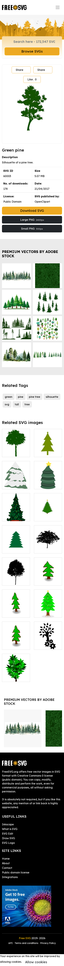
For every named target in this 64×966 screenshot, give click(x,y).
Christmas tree (15, 516)
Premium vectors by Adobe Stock (30, 253)
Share (19, 69)
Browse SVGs (32, 51)
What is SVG (9, 829)
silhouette (52, 396)
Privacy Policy (48, 943)
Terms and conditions (26, 943)
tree (27, 404)
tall (17, 404)
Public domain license (15, 872)
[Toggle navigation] (57, 7)
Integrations (10, 877)
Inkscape (8, 824)
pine (20, 396)
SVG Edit (7, 833)
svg (7, 404)
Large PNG (32, 219)
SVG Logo (8, 842)
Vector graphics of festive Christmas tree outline (16, 542)
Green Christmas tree (48, 482)
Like (32, 79)
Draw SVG (8, 838)
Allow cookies (36, 962)
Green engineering (48, 643)
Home (6, 858)
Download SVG (32, 211)
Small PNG (32, 228)
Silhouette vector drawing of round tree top (16, 575)
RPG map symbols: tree (48, 579)
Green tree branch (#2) (16, 675)
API (10, 943)
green (8, 396)
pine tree (34, 396)
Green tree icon (15, 452)
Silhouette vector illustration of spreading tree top (48, 540)
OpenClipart (42, 201)
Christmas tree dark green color (48, 448)
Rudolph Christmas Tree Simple (16, 480)
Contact (7, 867)
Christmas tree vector (48, 611)
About (6, 863)
